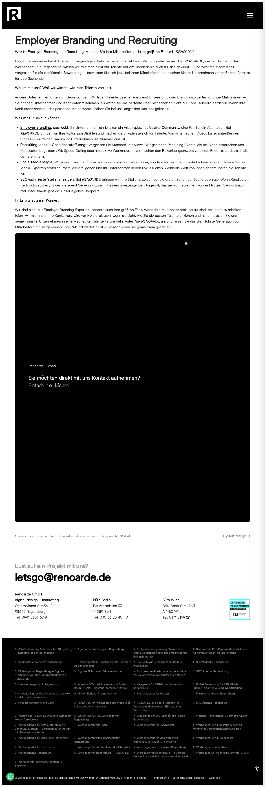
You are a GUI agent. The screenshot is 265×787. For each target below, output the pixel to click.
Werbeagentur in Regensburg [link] (38, 67)
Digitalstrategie (235, 536)
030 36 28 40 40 (114, 617)
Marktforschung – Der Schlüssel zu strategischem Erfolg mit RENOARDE (74, 536)
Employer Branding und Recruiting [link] (56, 51)
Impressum (160, 777)
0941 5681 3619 (34, 617)
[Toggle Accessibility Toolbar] (256, 768)
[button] (250, 15)
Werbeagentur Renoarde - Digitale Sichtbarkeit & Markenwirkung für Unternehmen (66, 777)
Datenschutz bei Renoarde (188, 777)
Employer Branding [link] (35, 127)
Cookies (213, 777)
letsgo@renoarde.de (63, 576)
